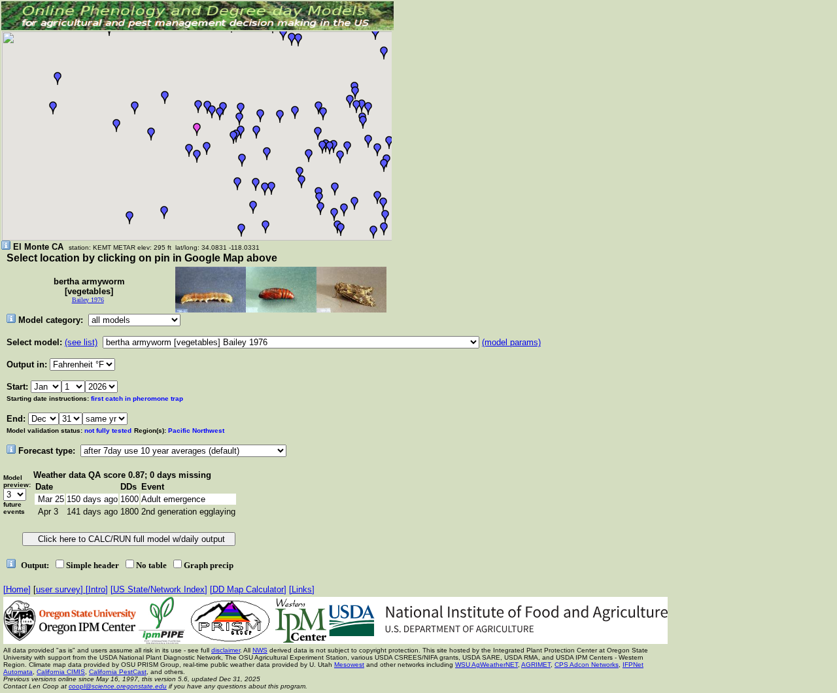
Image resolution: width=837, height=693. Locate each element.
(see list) (81, 342)
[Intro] (97, 589)
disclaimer (225, 650)
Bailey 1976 (88, 299)
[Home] (17, 589)
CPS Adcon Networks (587, 664)
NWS (259, 650)
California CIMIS (61, 671)
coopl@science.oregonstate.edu (118, 686)
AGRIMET (536, 664)
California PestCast (117, 671)
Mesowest (349, 664)
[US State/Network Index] (159, 589)
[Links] (302, 589)
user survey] (61, 589)
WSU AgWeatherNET (486, 664)
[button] (265, 188)
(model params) (511, 342)
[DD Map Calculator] (248, 589)
